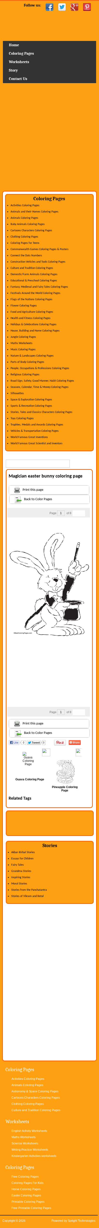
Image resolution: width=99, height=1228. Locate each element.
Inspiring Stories (20, 877)
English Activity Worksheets (29, 1131)
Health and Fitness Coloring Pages (30, 318)
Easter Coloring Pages (26, 1195)
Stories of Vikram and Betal (27, 896)
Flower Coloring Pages (24, 305)
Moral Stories (19, 883)
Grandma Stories (21, 871)
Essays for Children (22, 858)
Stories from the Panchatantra (29, 890)
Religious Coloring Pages (25, 374)
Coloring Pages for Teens (25, 243)
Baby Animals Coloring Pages (28, 224)
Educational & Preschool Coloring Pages (34, 280)
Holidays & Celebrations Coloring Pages (33, 324)
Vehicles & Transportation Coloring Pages (35, 431)
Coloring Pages (21, 53)
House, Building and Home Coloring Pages (35, 330)
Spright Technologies (81, 1220)
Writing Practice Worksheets (30, 1149)
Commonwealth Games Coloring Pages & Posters (39, 249)
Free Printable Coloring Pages (31, 1208)
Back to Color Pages (38, 499)
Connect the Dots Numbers (26, 255)
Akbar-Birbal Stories (23, 852)
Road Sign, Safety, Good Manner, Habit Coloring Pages (42, 380)
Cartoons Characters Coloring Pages (31, 230)
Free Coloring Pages (25, 1176)
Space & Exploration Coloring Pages (31, 399)
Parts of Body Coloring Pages (27, 362)
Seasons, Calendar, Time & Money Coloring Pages (39, 387)
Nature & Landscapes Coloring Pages (32, 355)
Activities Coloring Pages (25, 205)
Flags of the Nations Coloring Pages (31, 299)
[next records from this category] (82, 513)
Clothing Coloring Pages (24, 236)
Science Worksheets (25, 1143)
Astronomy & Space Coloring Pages (35, 1091)
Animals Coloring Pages (24, 218)
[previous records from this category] (76, 513)
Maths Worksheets (21, 343)
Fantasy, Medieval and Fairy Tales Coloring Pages (39, 286)
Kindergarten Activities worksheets (34, 1156)
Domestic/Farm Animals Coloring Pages (34, 274)
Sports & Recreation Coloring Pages (31, 406)
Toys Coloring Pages (22, 418)
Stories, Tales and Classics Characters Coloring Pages (41, 412)
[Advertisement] (49, 138)
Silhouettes (17, 393)
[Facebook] (49, 7)
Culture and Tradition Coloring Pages (32, 268)
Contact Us (18, 79)
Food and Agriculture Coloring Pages (32, 312)
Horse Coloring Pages (26, 1189)
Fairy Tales (17, 864)
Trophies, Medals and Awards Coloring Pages (37, 424)
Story (13, 70)
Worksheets (19, 62)
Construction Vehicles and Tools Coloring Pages (38, 261)
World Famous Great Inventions (29, 437)
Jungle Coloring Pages (23, 337)
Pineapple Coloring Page (65, 788)
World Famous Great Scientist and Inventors (36, 443)
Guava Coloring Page (29, 779)
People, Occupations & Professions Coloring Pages (40, 368)
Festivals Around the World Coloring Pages (35, 293)
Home (50, 27)
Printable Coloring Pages (28, 1201)
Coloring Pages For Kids (27, 1183)
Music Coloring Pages (23, 349)
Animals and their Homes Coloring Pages (34, 211)
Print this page (33, 490)
